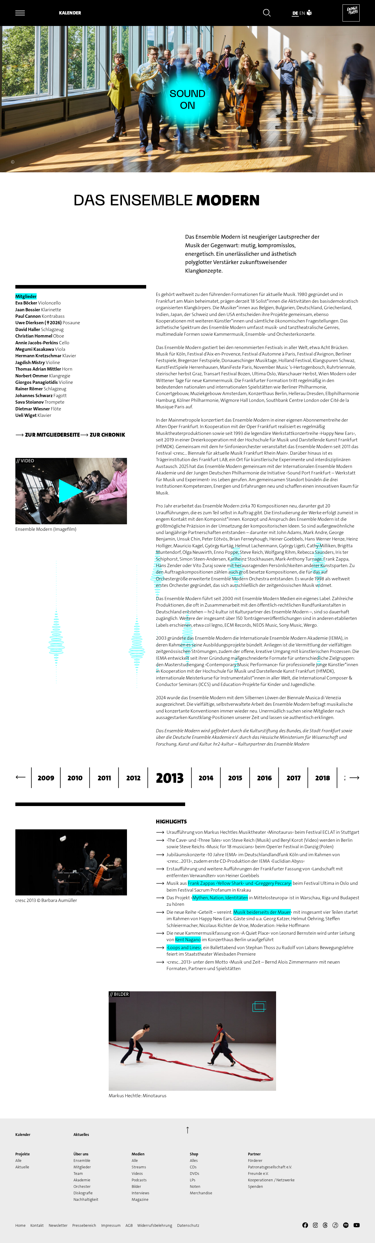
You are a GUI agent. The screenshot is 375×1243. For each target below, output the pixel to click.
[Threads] (325, 1226)
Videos (137, 1173)
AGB (129, 1225)
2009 (46, 778)
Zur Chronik (102, 435)
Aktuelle (22, 1167)
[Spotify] (346, 1226)
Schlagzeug (39, 329)
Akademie (82, 1180)
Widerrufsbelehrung (154, 1225)
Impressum (111, 1225)
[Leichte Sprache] (309, 13)
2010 (75, 778)
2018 (322, 778)
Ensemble (82, 1160)
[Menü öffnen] (20, 13)
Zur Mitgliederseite (47, 435)
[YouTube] (356, 1226)
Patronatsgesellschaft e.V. (270, 1167)
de (295, 13)
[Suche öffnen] (267, 14)
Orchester (82, 1186)
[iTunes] (335, 1226)
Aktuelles (81, 1134)
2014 (206, 778)
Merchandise (201, 1192)
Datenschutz (188, 1225)
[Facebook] (305, 1226)
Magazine (140, 1199)
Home (20, 1225)
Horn (43, 369)
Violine (37, 362)
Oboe (39, 336)
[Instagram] (315, 1226)
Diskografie (83, 1192)
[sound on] (187, 100)
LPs (192, 1180)
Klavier (45, 356)
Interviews (140, 1192)
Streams (139, 1167)
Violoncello (38, 303)
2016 (264, 778)
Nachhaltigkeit (86, 1199)
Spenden (255, 1186)
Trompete (39, 402)
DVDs (194, 1173)
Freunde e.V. (258, 1173)
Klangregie (42, 376)
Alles (194, 1160)
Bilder (136, 1186)
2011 (104, 778)
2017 (294, 778)
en (302, 13)
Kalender (70, 13)
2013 (170, 778)
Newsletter (58, 1225)
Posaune (47, 323)
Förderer (255, 1160)
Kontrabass (40, 316)
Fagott (41, 395)
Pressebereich (84, 1225)
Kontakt (37, 1225)
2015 (235, 778)
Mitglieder (82, 1167)
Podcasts (139, 1180)
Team (78, 1173)
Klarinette (38, 310)
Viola (40, 349)
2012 (133, 778)
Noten (195, 1186)
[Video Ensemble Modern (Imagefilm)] (71, 491)
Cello (42, 343)
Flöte (38, 409)
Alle (18, 1160)
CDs (193, 1167)
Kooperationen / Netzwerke (271, 1180)
